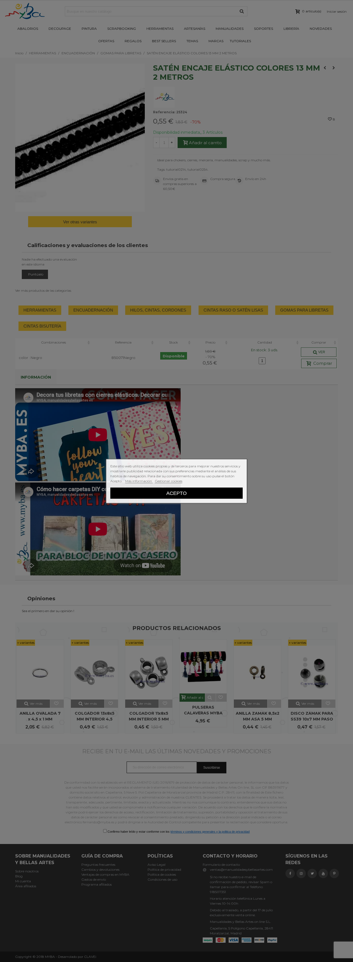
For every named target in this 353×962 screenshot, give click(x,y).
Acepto (176, 493)
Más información (139, 481)
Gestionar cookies (168, 481)
